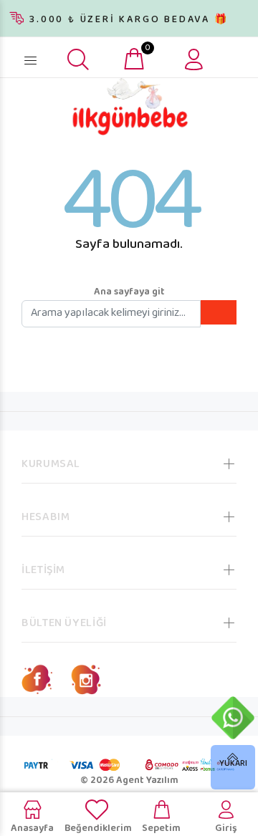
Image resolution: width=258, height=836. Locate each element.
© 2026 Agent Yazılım (129, 780)
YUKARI (233, 764)
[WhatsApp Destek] (232, 717)
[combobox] (57, 55)
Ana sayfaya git (129, 292)
